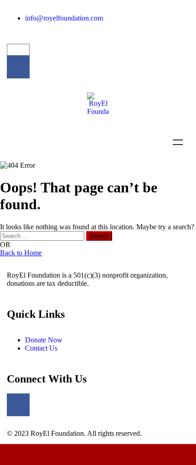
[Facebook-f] (18, 67)
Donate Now (98, 454)
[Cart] (18, 50)
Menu (177, 142)
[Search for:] (43, 235)
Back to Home (21, 253)
